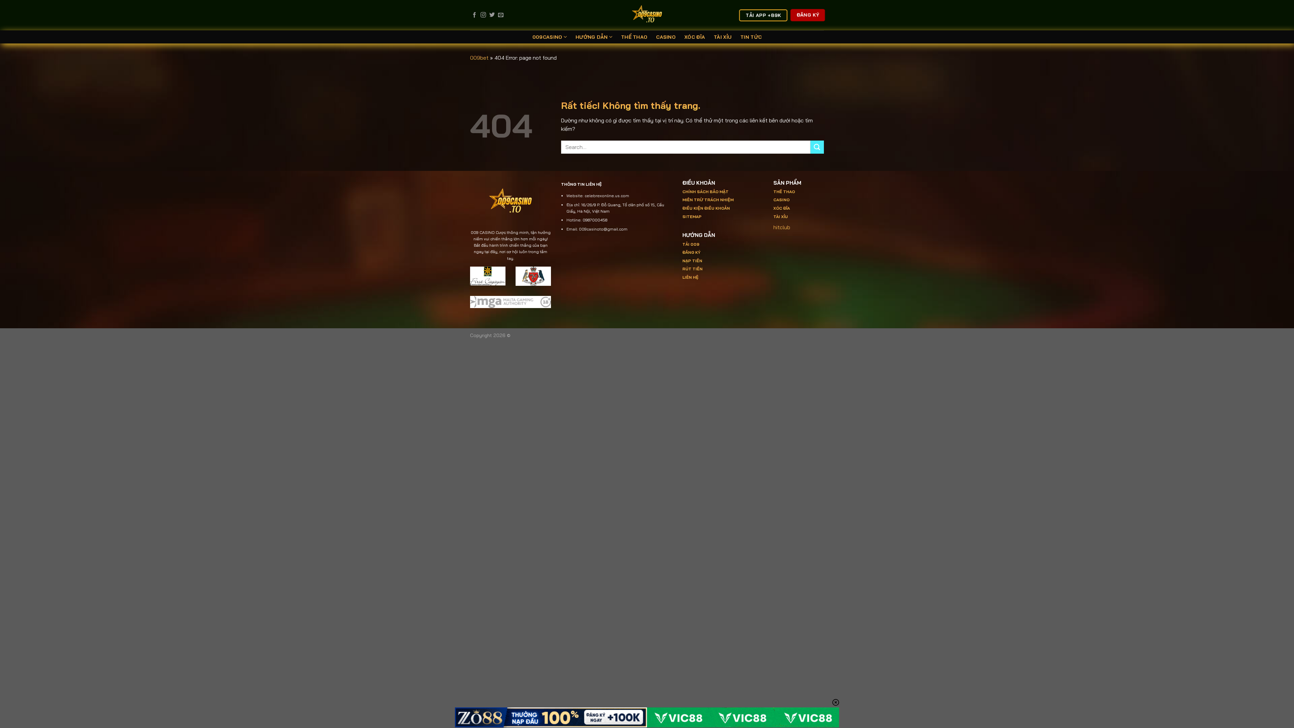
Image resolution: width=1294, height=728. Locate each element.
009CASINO (547, 37)
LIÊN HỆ (690, 277)
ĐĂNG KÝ (691, 252)
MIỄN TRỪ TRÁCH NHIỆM (708, 199)
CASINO (666, 37)
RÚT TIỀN (692, 268)
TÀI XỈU (723, 37)
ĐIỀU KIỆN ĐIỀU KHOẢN (706, 208)
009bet (479, 57)
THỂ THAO (634, 37)
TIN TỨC (751, 37)
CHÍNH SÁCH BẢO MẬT (705, 191)
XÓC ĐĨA (694, 37)
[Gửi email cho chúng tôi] (500, 15)
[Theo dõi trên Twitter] (492, 15)
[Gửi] (817, 147)
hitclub (781, 227)
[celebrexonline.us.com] (647, 15)
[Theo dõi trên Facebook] (474, 15)
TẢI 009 (690, 244)
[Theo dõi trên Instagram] (483, 15)
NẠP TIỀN (692, 260)
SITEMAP (692, 216)
